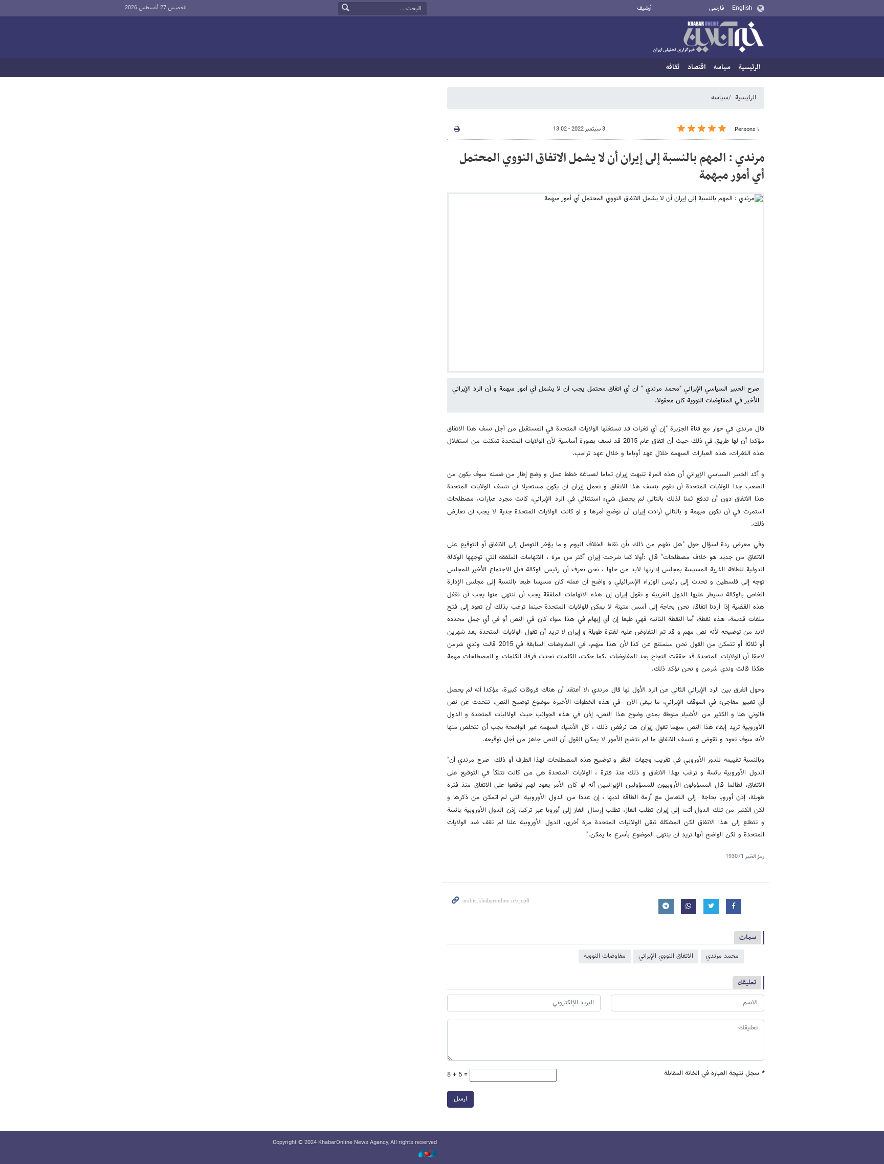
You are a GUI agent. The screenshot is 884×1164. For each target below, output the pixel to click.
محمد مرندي (722, 956)
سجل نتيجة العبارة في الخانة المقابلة (714, 1074)
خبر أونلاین (708, 37)
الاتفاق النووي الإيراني (665, 956)
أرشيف (644, 8)
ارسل (460, 1099)
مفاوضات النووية (605, 956)
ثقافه (672, 67)
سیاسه (722, 67)
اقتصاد (696, 67)
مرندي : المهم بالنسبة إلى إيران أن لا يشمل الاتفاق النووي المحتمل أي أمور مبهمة (611, 167)
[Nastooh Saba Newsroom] (422, 1154)
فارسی (716, 8)
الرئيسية (749, 67)
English (742, 8)
